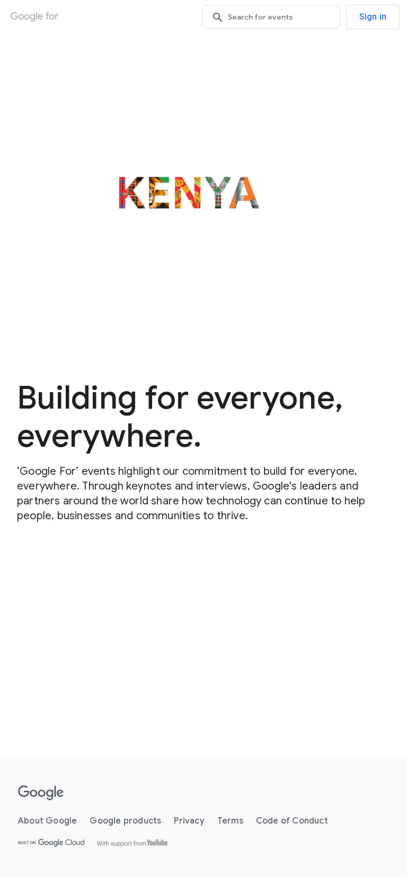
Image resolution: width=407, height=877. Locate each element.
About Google (47, 821)
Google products (125, 821)
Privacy (189, 821)
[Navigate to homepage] (34, 17)
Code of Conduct (292, 821)
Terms (230, 821)
